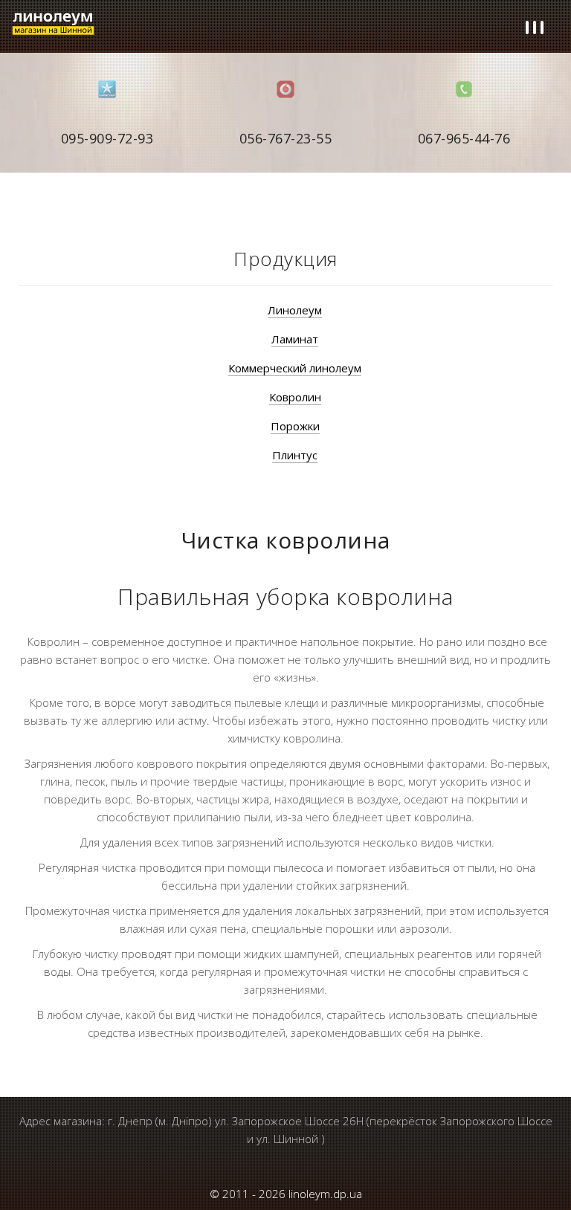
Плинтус (294, 454)
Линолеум (295, 309)
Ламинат (294, 338)
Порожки (295, 425)
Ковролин (295, 396)
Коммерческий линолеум (294, 367)
